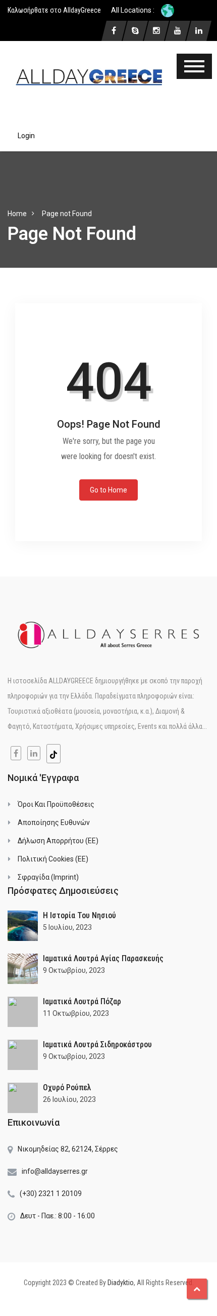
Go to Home (108, 490)
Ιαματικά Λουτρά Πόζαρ (82, 1001)
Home (17, 214)
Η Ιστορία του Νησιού (79, 915)
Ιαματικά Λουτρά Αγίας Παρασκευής (103, 958)
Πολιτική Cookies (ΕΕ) (53, 859)
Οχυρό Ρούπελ (67, 1087)
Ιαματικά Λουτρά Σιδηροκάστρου (97, 1044)
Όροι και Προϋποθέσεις (56, 804)
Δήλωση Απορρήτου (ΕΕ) (58, 841)
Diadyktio (120, 1283)
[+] (23, 926)
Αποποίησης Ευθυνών (54, 822)
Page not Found (67, 214)
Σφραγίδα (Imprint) (48, 877)
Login (26, 136)
